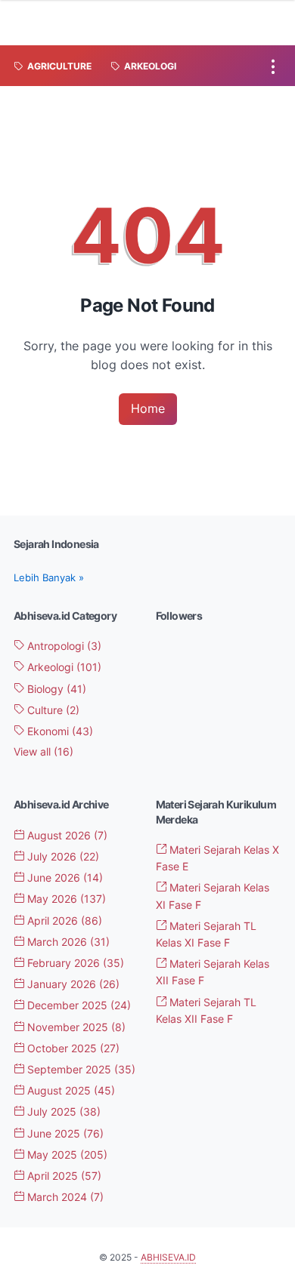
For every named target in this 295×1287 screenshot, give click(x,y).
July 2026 (61, 856)
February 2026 (74, 962)
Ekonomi (58, 731)
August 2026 (65, 835)
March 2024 (64, 1196)
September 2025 (79, 1069)
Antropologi (62, 645)
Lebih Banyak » (49, 577)
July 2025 (62, 1111)
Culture (51, 710)
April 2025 (62, 1175)
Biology (55, 688)
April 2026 (63, 920)
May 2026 (65, 898)
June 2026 (63, 877)
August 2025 (69, 1090)
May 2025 (65, 1154)
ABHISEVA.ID (168, 1257)
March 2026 (67, 941)
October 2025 (72, 1048)
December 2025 (77, 1005)
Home (148, 408)
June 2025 (64, 1133)
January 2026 (72, 984)
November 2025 (75, 1027)
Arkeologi (62, 666)
